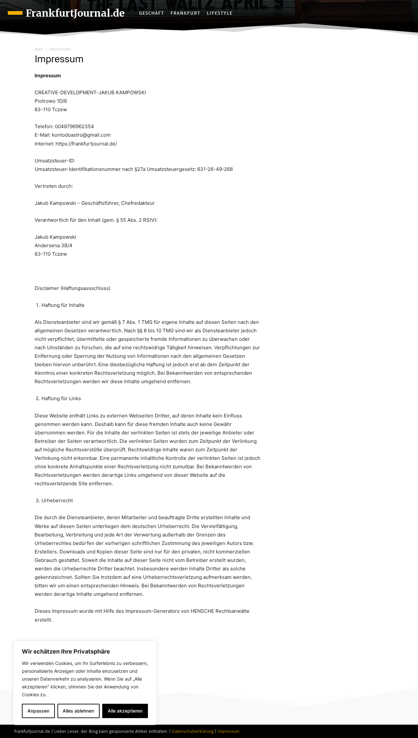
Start (39, 49)
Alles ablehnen (78, 711)
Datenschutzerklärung (193, 731)
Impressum (228, 731)
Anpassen (38, 711)
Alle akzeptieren (125, 711)
